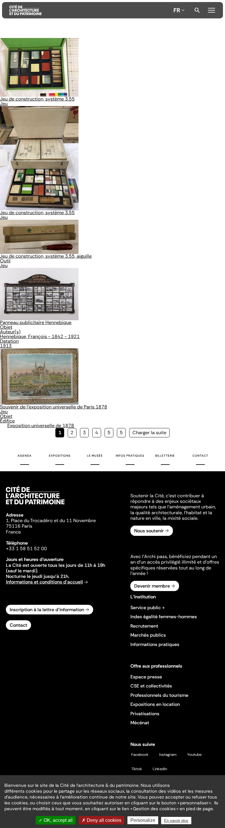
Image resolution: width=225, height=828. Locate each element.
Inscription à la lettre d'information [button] (47, 610)
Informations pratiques (154, 644)
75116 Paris (19, 526)
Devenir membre (152, 586)
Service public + (147, 607)
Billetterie (165, 456)
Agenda (25, 456)
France (13, 532)
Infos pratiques (130, 456)
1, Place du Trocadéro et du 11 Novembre (51, 520)
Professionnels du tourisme (159, 695)
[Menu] (211, 9)
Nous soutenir (149, 531)
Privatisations (144, 714)
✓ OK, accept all (56, 820)
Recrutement (144, 626)
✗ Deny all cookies (101, 820)
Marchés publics (148, 635)
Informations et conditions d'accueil (44, 582)
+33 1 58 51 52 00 (26, 548)
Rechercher (197, 10)
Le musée (95, 456)
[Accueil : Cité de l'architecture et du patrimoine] (90, 10)
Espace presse (146, 677)
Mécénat (139, 723)
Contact (200, 456)
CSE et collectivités (151, 686)
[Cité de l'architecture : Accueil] (35, 505)
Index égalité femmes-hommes (163, 617)
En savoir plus (176, 820)
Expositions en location (155, 704)
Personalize (142, 820)
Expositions (60, 456)
